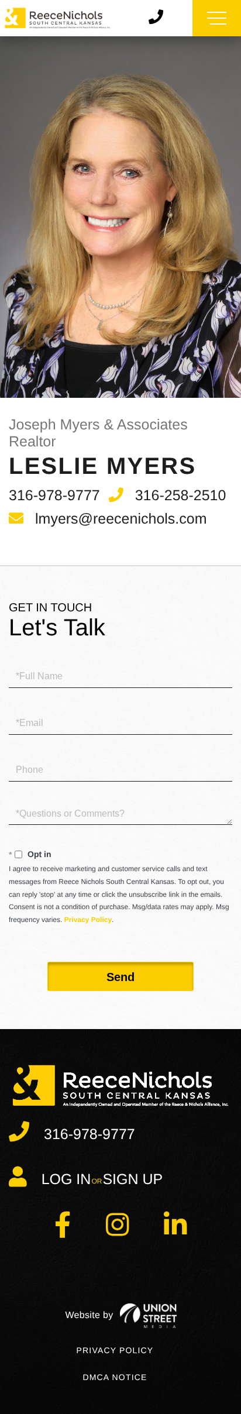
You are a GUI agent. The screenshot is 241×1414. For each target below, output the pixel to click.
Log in (66, 1179)
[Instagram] (117, 1232)
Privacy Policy (88, 920)
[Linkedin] (175, 1232)
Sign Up (132, 1179)
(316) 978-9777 (160, 18)
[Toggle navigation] (216, 18)
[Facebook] (62, 1232)
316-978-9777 (54, 495)
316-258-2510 (180, 495)
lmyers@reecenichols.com (121, 519)
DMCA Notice (114, 1377)
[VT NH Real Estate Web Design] (120, 1315)
